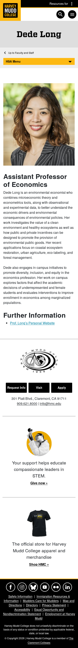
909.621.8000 (27, 403)
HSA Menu (13, 61)
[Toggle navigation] (72, 14)
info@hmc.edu (50, 403)
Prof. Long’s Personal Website (32, 323)
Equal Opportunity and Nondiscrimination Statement (33, 611)
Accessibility (22, 609)
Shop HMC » (39, 564)
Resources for (59, 3)
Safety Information (20, 596)
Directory (32, 605)
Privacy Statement (54, 605)
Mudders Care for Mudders (41, 601)
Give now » (39, 483)
